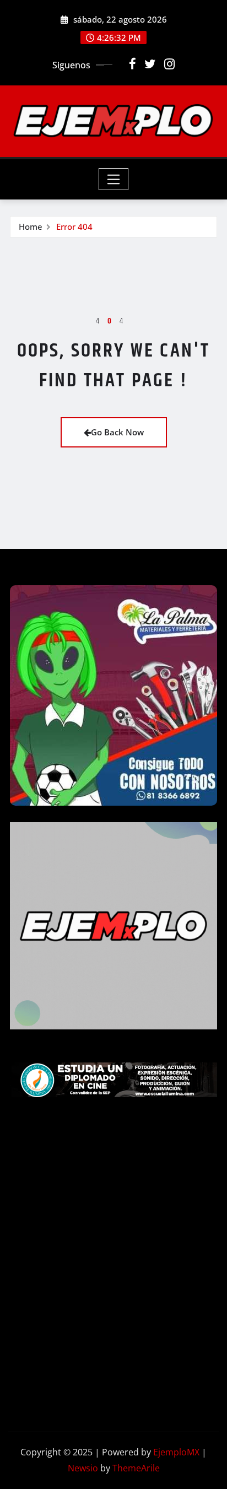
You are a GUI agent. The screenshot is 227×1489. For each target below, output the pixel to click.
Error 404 (74, 226)
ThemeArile (136, 1468)
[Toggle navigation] (114, 179)
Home (30, 226)
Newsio (83, 1468)
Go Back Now (117, 432)
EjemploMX (176, 1452)
